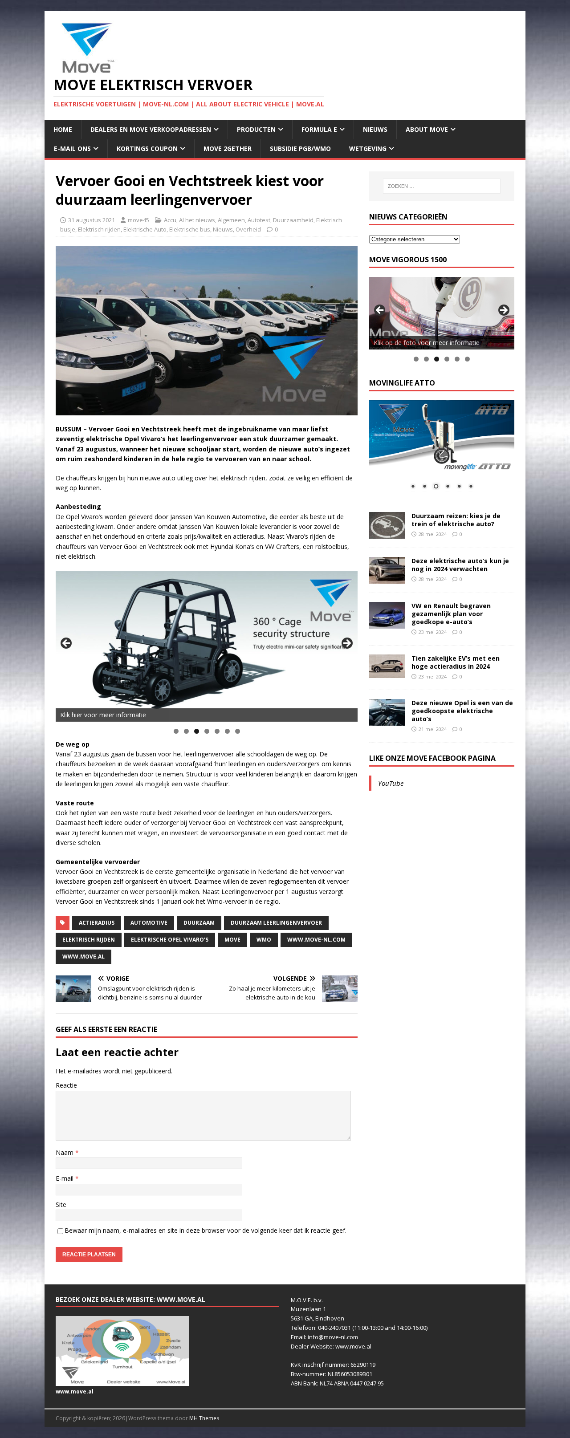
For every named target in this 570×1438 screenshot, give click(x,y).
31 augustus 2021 (91, 220)
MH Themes (204, 1418)
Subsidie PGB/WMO (300, 148)
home (62, 129)
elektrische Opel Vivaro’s (169, 939)
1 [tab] (176, 731)
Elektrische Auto (145, 229)
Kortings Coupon (147, 148)
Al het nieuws (197, 220)
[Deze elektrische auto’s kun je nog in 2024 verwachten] (387, 578)
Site (61, 1204)
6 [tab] (227, 731)
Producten (256, 129)
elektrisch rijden (88, 939)
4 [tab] (206, 731)
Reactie (66, 1085)
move (232, 939)
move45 (138, 220)
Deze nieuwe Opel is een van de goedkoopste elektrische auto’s (462, 711)
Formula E (319, 129)
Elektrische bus (189, 229)
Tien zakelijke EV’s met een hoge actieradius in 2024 (455, 662)
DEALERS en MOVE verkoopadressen (150, 129)
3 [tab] (196, 731)
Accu (170, 220)
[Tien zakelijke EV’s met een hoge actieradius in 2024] (387, 673)
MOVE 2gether (228, 148)
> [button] (346, 643)
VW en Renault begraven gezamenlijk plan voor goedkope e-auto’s (451, 613)
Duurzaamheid (293, 220)
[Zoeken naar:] (441, 186)
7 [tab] (237, 731)
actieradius (96, 922)
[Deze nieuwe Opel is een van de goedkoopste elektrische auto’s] (387, 720)
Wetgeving (368, 148)
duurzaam (199, 922)
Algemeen (231, 220)
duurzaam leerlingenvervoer (276, 922)
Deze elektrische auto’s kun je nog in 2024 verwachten (460, 565)
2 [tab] (186, 731)
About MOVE (427, 129)
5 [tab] (217, 731)
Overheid (248, 229)
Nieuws (375, 129)
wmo (263, 939)
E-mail (65, 1178)
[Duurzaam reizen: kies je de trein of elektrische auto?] (387, 533)
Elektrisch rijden (99, 229)
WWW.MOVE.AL (83, 956)
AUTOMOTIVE (148, 922)
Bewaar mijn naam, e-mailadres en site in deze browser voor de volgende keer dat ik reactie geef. (205, 1230)
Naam (65, 1152)
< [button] (66, 643)
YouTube (390, 783)
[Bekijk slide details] (207, 646)
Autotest (259, 220)
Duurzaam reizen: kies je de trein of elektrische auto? (456, 520)
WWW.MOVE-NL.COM (316, 939)
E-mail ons (72, 148)
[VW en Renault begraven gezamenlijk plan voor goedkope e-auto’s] (387, 623)
